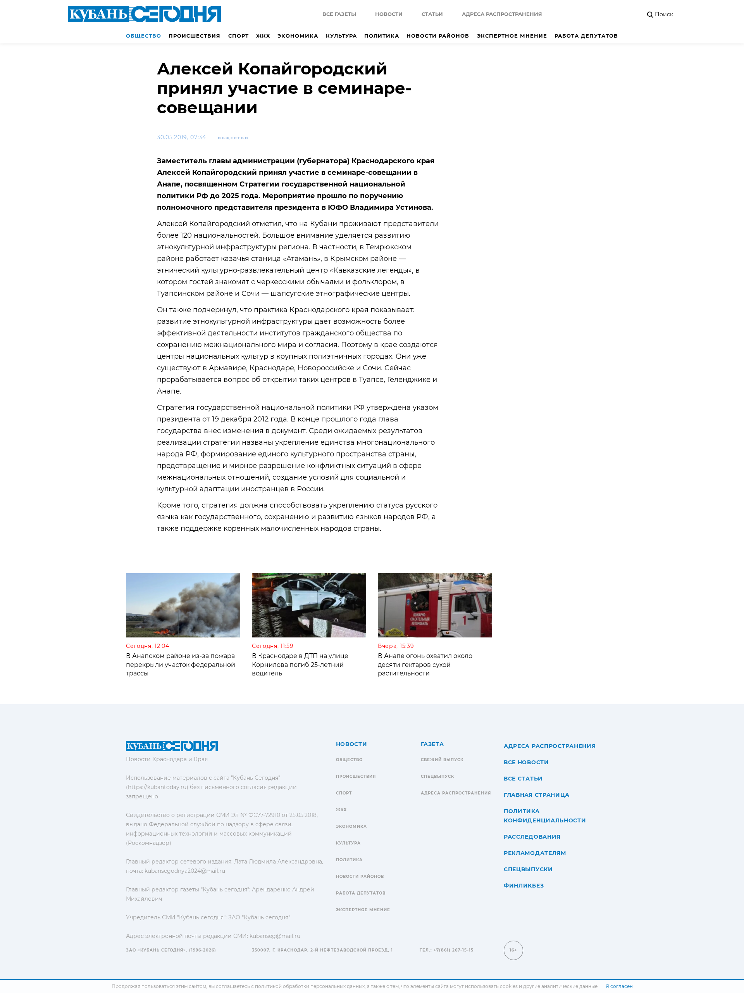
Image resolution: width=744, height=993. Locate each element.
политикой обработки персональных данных (310, 986)
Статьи (432, 14)
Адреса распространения (502, 14)
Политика (381, 36)
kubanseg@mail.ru (275, 936)
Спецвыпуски (528, 869)
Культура (341, 36)
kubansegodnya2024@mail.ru (185, 870)
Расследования (532, 836)
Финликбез (524, 885)
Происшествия (194, 36)
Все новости (526, 762)
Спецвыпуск (437, 776)
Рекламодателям (535, 853)
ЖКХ (263, 36)
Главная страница (537, 794)
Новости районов (437, 36)
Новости (389, 14)
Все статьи (523, 778)
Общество (143, 36)
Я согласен (619, 986)
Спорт (238, 36)
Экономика (297, 36)
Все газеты (339, 14)
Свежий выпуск (442, 759)
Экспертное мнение (512, 36)
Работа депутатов (586, 36)
